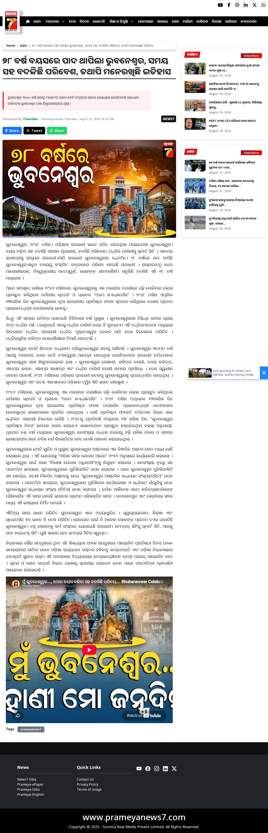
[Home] (28, 21)
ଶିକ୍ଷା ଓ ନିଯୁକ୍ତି (119, 21)
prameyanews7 (31, 729)
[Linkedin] (165, 770)
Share (14, 130)
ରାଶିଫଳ (202, 21)
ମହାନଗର (52, 21)
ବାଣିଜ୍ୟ (188, 21)
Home (10, 45)
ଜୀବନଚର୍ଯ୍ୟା (249, 21)
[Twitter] (174, 770)
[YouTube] (139, 770)
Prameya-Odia (28, 789)
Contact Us (85, 779)
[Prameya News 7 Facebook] (229, 5)
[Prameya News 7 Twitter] (254, 5)
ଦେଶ (72, 21)
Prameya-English (30, 794)
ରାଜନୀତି (99, 21)
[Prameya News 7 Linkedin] (245, 5)
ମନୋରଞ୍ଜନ (145, 21)
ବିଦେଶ (84, 21)
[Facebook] (148, 770)
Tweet (36, 130)
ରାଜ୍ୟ (37, 21)
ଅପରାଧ (162, 21)
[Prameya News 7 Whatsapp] (263, 5)
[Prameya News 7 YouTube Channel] (220, 5)
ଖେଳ (175, 21)
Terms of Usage (89, 789)
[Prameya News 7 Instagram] (237, 5)
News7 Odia (26, 779)
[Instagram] (157, 770)
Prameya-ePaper (30, 784)
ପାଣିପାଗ (231, 21)
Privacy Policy (87, 784)
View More (251, 56)
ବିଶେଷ (216, 21)
